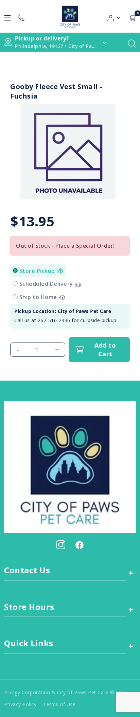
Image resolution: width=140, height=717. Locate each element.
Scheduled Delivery (47, 283)
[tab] (15, 270)
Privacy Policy (20, 704)
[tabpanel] (70, 316)
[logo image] (70, 16)
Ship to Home (39, 297)
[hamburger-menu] (7, 16)
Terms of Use (59, 704)
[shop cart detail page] (132, 16)
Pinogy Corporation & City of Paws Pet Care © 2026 (65, 692)
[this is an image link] (70, 466)
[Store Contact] (21, 16)
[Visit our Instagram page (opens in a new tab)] (60, 544)
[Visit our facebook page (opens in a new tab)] (79, 544)
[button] (114, 16)
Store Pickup (38, 271)
